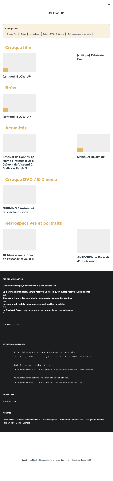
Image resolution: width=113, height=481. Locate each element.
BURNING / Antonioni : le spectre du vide (19, 210)
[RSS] (73, 452)
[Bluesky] (61, 452)
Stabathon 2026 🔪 (11, 401)
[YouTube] (53, 452)
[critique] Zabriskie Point (90, 57)
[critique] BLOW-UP (17, 76)
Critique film (12, 34)
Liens (18, 423)
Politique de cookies (94, 419)
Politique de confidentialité (71, 419)
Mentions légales (49, 419)
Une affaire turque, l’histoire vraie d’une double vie (29, 285)
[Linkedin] (57, 452)
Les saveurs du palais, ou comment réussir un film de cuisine (34, 304)
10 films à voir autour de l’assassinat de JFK (18, 257)
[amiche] (93, 241)
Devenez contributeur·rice (28, 419)
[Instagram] (49, 452)
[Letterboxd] (65, 452)
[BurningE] (19, 194)
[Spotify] (69, 452)
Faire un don (8, 423)
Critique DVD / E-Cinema (53, 34)
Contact (26, 423)
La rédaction (8, 419)
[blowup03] (19, 62)
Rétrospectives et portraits (79, 34)
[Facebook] (41, 452)
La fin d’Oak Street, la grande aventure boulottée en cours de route (38, 310)
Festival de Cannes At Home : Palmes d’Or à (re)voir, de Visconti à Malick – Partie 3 (18, 162)
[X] (45, 452)
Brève (23, 34)
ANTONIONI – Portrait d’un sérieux (93, 259)
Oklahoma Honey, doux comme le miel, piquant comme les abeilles (37, 298)
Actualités (34, 34)
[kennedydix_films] (19, 239)
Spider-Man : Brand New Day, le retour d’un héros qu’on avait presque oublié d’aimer (46, 291)
